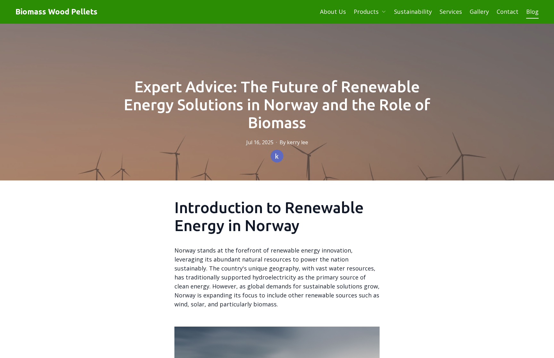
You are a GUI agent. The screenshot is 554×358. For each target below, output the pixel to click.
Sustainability (413, 11)
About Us (333, 11)
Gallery (479, 11)
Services (451, 11)
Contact (507, 11)
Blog (532, 11)
